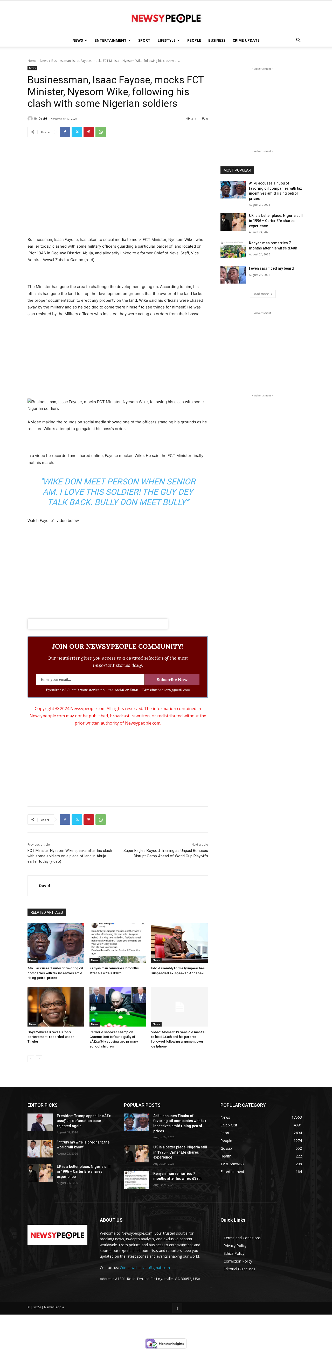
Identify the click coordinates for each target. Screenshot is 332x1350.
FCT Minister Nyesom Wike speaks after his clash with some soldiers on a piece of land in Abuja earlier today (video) (69, 856)
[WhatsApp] (100, 132)
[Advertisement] (117, 181)
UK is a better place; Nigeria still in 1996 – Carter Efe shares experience (276, 220)
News (77, 40)
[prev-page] (30, 1059)
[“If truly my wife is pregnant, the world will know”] (40, 1148)
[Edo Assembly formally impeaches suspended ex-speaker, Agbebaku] (179, 943)
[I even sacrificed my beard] (233, 275)
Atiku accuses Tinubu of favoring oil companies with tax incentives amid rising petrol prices (55, 972)
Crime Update (246, 40)
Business (216, 40)
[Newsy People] (166, 18)
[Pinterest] (89, 132)
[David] (30, 118)
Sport (144, 40)
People (194, 40)
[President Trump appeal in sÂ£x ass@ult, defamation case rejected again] (40, 1122)
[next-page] (39, 1059)
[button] (298, 40)
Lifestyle (167, 40)
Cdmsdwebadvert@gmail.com (145, 1267)
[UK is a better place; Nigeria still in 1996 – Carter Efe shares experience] (233, 222)
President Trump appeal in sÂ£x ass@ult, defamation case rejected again (84, 1121)
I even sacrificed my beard (271, 268)
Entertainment (111, 40)
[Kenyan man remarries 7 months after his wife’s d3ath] (117, 943)
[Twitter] (77, 132)
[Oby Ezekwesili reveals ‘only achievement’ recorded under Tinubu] (55, 1007)
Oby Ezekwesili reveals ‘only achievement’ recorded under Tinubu (50, 1036)
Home (32, 60)
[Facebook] (65, 132)
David (42, 118)
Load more (261, 294)
